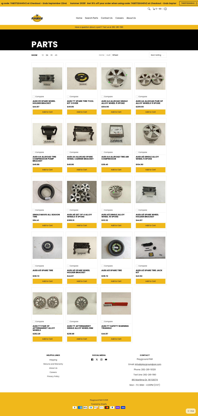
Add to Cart (47, 112)
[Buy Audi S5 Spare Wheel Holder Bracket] (47, 78)
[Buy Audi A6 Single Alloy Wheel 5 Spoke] (150, 134)
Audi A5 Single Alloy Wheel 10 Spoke (113, 215)
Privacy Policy (53, 376)
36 (51, 55)
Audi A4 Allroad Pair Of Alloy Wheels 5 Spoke (149, 102)
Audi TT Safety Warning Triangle (115, 327)
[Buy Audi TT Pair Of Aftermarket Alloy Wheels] (47, 303)
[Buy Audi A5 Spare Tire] (47, 248)
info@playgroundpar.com (148, 364)
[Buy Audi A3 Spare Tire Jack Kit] (150, 248)
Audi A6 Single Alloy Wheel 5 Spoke (147, 157)
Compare (39, 97)
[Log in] (165, 9)
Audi (108, 55)
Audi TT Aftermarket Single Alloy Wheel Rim (80, 327)
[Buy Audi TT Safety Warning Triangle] (116, 303)
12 (43, 55)
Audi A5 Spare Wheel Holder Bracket (147, 215)
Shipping (53, 360)
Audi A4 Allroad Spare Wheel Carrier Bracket (80, 157)
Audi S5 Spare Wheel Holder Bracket (44, 102)
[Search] (149, 9)
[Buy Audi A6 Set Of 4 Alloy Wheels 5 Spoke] (82, 192)
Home (101, 55)
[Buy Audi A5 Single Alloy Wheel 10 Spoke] (116, 192)
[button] (92, 360)
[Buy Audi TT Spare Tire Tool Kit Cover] (82, 78)
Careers (53, 372)
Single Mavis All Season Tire (46, 215)
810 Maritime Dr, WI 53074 (145, 379)
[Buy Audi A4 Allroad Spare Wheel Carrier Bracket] (82, 134)
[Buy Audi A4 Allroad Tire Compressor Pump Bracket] (47, 134)
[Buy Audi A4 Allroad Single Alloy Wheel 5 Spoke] (116, 78)
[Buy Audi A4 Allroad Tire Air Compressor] (116, 134)
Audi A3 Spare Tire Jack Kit (149, 271)
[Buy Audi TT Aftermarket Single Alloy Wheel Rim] (82, 303)
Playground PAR (96, 400)
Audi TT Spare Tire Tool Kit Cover (80, 102)
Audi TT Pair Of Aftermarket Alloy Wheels (44, 328)
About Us (53, 368)
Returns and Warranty (53, 364)
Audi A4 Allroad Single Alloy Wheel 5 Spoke (114, 102)
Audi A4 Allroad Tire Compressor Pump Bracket (44, 158)
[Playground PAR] (37, 18)
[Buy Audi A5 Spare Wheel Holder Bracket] (150, 192)
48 (56, 55)
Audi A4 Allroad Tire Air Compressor (115, 157)
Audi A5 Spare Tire (43, 270)
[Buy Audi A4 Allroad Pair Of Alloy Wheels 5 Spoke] (150, 78)
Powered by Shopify (99, 404)
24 (47, 55)
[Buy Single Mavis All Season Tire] (47, 192)
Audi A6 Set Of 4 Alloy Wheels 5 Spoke (79, 215)
